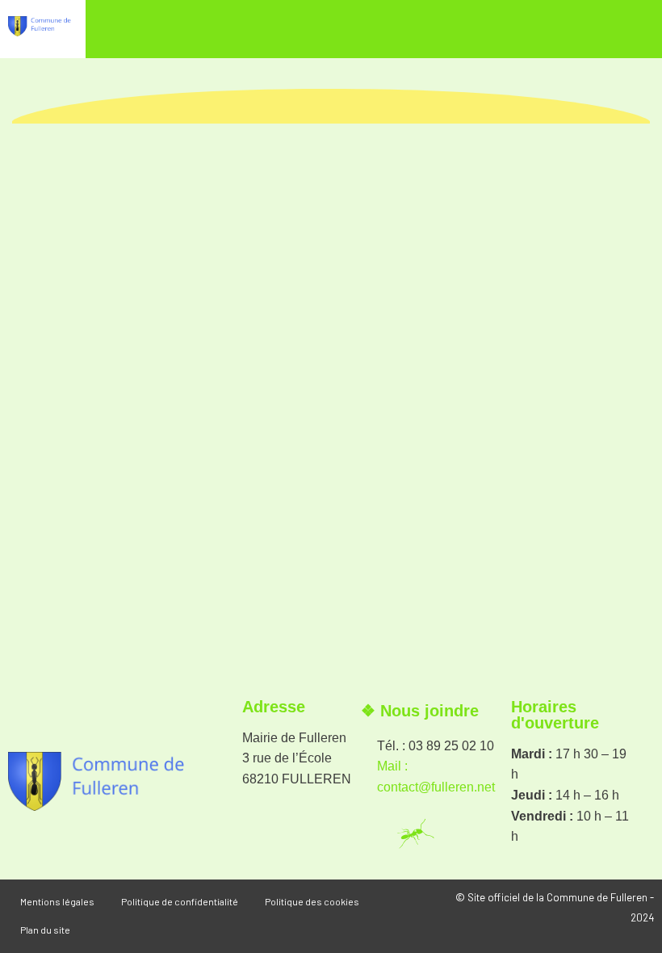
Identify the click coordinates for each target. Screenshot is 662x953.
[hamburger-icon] (622, 33)
